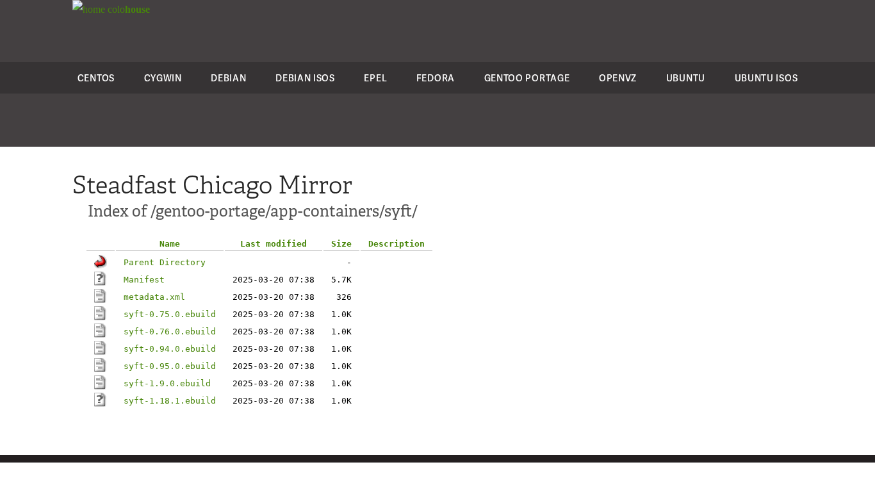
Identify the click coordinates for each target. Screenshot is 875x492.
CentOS (96, 78)
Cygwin (163, 78)
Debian (228, 78)
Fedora (435, 78)
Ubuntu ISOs (766, 78)
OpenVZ (618, 78)
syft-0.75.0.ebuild (170, 314)
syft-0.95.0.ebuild (170, 366)
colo (127, 9)
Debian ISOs (305, 78)
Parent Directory (165, 262)
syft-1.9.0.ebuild (167, 383)
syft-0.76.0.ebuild (170, 331)
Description (396, 244)
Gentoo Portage (527, 78)
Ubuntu (685, 78)
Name (169, 244)
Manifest (144, 279)
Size (341, 244)
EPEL (375, 78)
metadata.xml (154, 297)
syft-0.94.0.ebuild (170, 349)
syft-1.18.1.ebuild (170, 401)
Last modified (273, 244)
